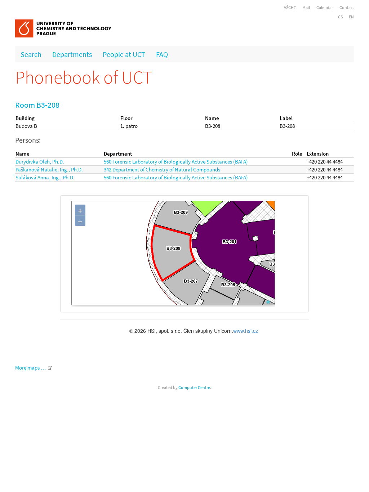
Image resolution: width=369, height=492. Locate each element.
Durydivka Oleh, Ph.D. (39, 161)
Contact (346, 7)
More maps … (30, 367)
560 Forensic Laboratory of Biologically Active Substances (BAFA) (176, 161)
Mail (306, 7)
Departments (72, 54)
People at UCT (124, 54)
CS (340, 16)
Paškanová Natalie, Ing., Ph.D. (49, 169)
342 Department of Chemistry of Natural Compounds (162, 169)
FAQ (162, 54)
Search (31, 54)
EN (351, 16)
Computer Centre (194, 387)
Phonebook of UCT (83, 77)
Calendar (324, 7)
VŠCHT (290, 7)
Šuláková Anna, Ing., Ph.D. (45, 177)
